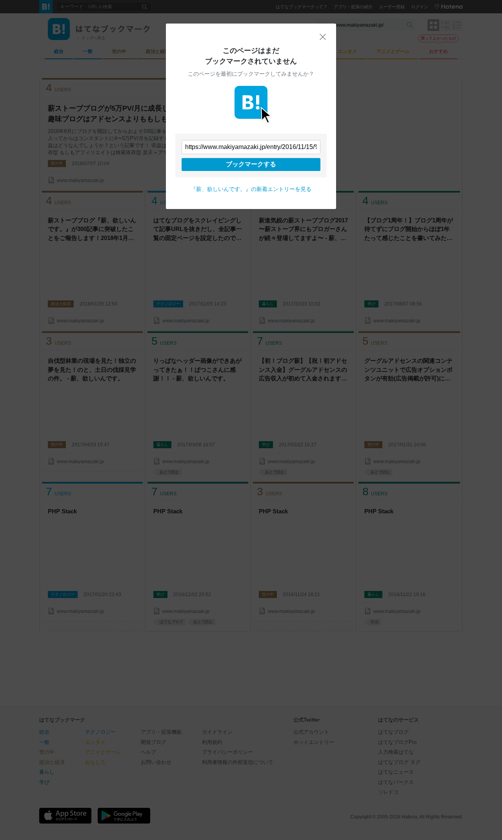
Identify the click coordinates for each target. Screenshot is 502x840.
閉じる (323, 37)
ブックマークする (251, 164)
